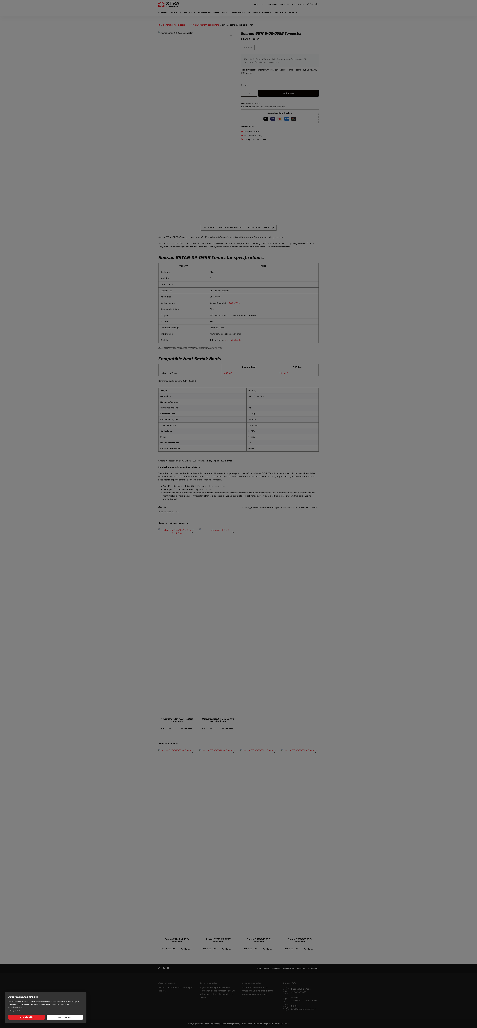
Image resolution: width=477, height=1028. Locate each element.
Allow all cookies (26, 1017)
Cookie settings (64, 1017)
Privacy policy (14, 1010)
